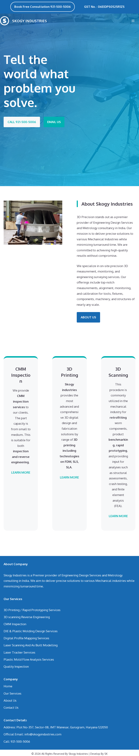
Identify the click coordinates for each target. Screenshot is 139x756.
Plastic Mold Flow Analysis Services (29, 659)
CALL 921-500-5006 (22, 122)
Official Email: (14, 734)
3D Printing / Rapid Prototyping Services (32, 610)
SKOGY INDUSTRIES (29, 20)
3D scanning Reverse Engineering (27, 617)
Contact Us (11, 707)
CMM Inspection (15, 624)
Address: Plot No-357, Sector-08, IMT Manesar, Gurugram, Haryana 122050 (56, 727)
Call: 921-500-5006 (17, 741)
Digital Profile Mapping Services (26, 638)
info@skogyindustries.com (42, 734)
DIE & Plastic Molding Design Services (31, 631)
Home (8, 686)
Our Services (12, 693)
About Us (10, 700)
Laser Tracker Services (19, 652)
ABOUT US (88, 317)
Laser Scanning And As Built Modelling (31, 645)
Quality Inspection (16, 666)
